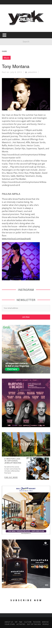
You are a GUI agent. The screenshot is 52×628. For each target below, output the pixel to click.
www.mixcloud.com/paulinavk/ (16, 238)
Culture (28, 622)
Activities (21, 624)
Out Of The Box (34, 624)
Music (6, 57)
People (46, 624)
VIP (16, 622)
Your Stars (10, 624)
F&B (20, 622)
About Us (9, 622)
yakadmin (32, 72)
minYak (45, 622)
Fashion (37, 622)
